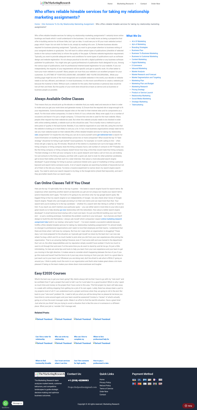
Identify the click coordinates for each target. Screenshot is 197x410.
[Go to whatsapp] (5, 403)
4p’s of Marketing (139, 44)
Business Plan (137, 50)
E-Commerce (137, 65)
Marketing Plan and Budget (143, 83)
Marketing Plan (138, 80)
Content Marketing (139, 59)
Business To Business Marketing (145, 53)
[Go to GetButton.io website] (5, 407)
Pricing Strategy (138, 90)
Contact (143, 4)
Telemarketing (137, 105)
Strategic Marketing (140, 102)
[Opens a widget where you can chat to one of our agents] (188, 406)
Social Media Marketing (141, 99)
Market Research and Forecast (144, 74)
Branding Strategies (140, 47)
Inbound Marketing (139, 68)
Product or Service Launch (142, 92)
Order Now (155, 4)
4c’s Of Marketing (139, 41)
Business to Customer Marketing (145, 56)
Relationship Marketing (141, 96)
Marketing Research (125, 4)
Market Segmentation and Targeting (146, 77)
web (36, 135)
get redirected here (104, 135)
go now (63, 210)
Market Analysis (138, 71)
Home (110, 4)
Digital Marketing (139, 62)
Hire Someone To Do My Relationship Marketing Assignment (68, 24)
